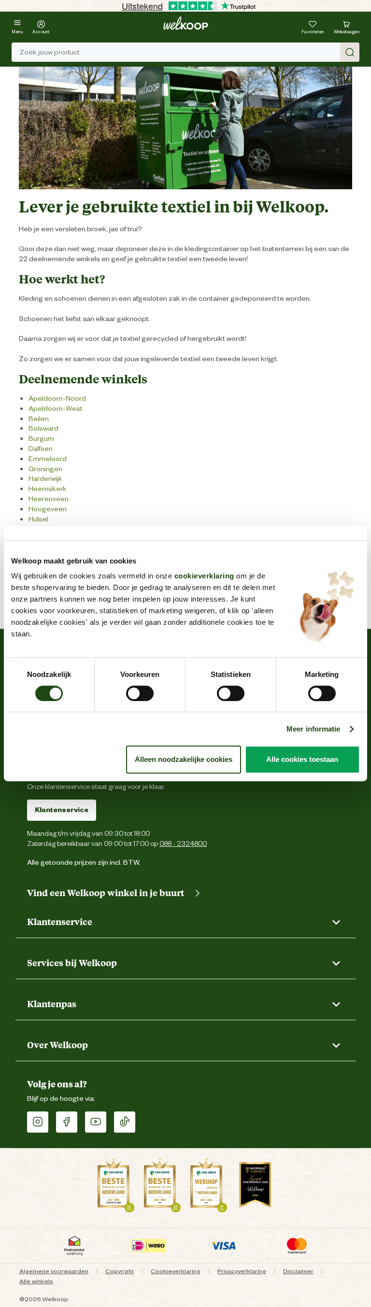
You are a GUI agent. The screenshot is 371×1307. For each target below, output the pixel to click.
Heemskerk (48, 488)
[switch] (140, 693)
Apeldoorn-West (56, 408)
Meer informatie (313, 729)
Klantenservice (61, 809)
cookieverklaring (204, 576)
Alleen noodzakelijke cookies (183, 759)
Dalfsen (41, 448)
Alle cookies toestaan (302, 759)
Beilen (39, 418)
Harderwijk (45, 478)
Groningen (45, 469)
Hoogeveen (48, 509)
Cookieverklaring (175, 1271)
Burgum (41, 438)
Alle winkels (36, 1281)
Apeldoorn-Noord (57, 398)
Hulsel (38, 519)
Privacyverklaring (241, 1271)
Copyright (119, 1271)
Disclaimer (298, 1271)
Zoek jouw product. (50, 52)
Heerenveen (49, 498)
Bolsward (43, 428)
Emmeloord (48, 458)
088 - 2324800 (183, 843)
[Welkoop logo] (185, 23)
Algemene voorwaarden (53, 1271)
